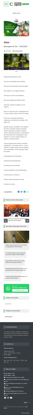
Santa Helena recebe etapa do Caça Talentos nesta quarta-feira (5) (15, 261)
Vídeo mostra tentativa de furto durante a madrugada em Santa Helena (16, 245)
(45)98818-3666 (20, 290)
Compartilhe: (8, 192)
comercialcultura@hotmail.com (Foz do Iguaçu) (15, 394)
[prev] (6, 221)
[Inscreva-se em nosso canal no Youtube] (11, 397)
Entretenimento (18, 51)
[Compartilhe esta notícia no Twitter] (21, 192)
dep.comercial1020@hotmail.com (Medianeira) (14, 388)
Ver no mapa (7, 354)
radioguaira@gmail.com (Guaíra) (14, 391)
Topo (25, 402)
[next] (27, 221)
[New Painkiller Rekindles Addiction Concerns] (16, 210)
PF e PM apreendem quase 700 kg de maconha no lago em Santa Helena (15, 253)
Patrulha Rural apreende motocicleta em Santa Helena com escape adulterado (16, 269)
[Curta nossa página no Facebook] (5, 397)
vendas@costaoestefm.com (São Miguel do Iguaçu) (16, 380)
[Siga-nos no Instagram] (8, 397)
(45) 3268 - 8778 (9, 373)
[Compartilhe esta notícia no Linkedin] (24, 192)
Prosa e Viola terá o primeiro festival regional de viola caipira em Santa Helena (16, 219)
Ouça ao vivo (17, 13)
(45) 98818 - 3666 (10, 375)
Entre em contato (25, 413)
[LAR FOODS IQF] (16, 26)
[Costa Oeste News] (19, 4)
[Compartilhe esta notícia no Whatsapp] (27, 192)
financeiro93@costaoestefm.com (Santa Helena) (15, 384)
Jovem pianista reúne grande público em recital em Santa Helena (16, 277)
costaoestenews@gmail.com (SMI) (14, 377)
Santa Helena (8, 303)
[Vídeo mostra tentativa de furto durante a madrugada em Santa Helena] (16, 237)
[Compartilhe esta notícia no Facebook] (18, 192)
